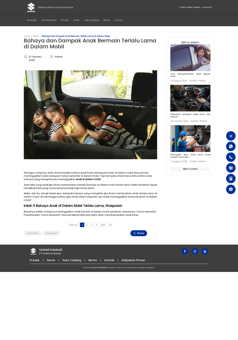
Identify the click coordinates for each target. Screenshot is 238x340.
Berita (107, 20)
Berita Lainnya (190, 169)
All (110, 224)
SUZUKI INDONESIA (99, 267)
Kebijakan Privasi (133, 260)
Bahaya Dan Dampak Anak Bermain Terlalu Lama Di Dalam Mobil (76, 36)
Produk (65, 20)
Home (27, 36)
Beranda (31, 20)
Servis (76, 20)
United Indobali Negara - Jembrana (195, 7)
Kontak (119, 20)
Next (103, 224)
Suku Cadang (91, 20)
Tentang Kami (49, 20)
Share (140, 233)
